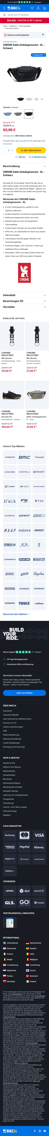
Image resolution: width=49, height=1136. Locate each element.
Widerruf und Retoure (12, 767)
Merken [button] (22, 157)
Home (5, 26)
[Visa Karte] (39, 835)
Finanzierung (8, 803)
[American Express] (10, 847)
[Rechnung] (10, 835)
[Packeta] (39, 902)
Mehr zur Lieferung (21, 1063)
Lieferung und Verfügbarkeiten (15, 795)
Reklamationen (9, 771)
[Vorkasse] (24, 859)
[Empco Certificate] (10, 922)
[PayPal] (24, 847)
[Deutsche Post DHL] (10, 890)
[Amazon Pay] (10, 859)
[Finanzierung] (39, 859)
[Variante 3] (28, 113)
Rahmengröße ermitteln (12, 787)
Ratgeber (7, 815)
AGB (5, 731)
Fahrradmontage (10, 811)
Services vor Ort (9, 723)
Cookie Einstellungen (11, 743)
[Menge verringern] (5, 150)
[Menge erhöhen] (12, 150)
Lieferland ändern (9, 1017)
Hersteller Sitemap (10, 791)
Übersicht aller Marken (15, 614)
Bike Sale (11, 20)
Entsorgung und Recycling (14, 747)
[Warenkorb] (44, 8)
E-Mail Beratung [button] (39, 157)
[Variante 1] (7, 113)
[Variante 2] (18, 113)
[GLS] (10, 902)
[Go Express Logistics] (24, 902)
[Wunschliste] (32, 8)
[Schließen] (42, 34)
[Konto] (38, 8)
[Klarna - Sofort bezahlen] (39, 847)
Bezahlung (7, 779)
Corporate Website (10, 715)
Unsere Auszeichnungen (13, 727)
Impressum (7, 711)
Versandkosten (9, 775)
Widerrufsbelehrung (11, 735)
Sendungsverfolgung (11, 783)
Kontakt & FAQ (9, 763)
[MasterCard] (24, 835)
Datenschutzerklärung (12, 739)
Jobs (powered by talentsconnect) (17, 719)
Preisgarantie (8, 799)
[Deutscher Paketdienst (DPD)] (24, 890)
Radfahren (13, 26)
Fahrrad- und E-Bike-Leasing (15, 807)
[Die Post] (39, 890)
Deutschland (7, 144)
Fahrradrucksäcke (11, 28)
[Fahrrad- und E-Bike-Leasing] (10, 871)
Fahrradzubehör (25, 26)
